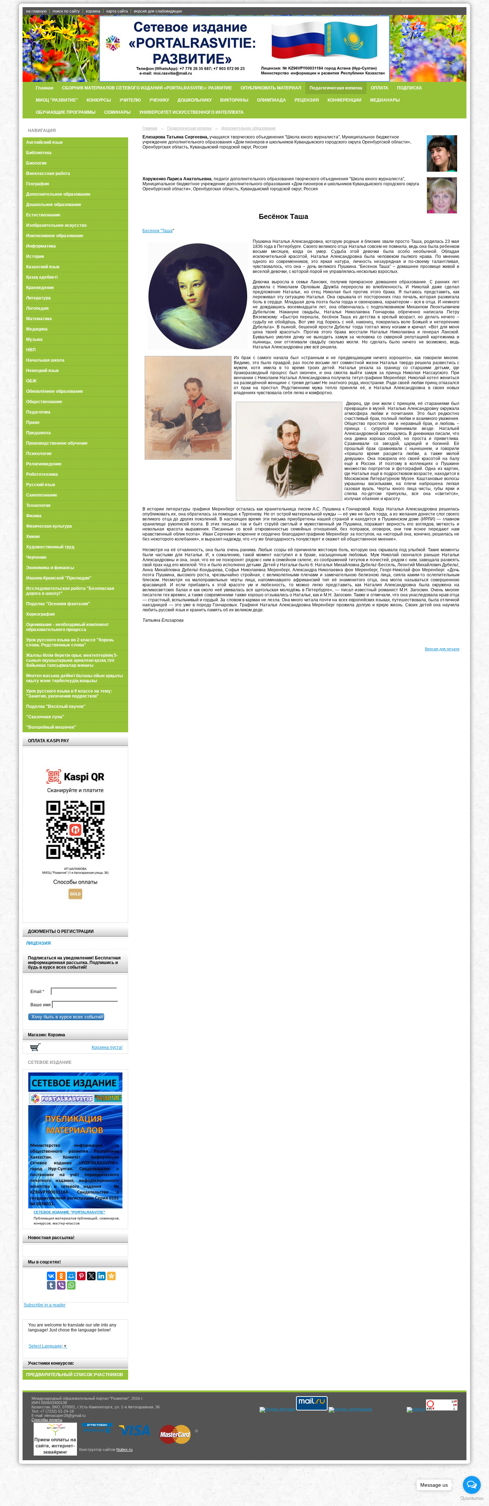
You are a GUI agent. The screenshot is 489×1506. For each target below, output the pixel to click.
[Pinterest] (81, 1276)
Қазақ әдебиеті (42, 277)
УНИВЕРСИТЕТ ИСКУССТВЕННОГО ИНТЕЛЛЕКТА (191, 112)
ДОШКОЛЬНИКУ (195, 100)
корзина (93, 11)
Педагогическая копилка (336, 88)
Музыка (34, 339)
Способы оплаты (47, 1420)
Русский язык (40, 484)
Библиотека (39, 152)
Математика (39, 318)
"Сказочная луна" (45, 716)
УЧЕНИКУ (159, 100)
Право (32, 422)
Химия (33, 536)
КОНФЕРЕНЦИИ (345, 100)
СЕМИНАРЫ (117, 112)
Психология (39, 453)
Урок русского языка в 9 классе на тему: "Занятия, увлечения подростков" (69, 694)
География (37, 183)
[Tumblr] (51, 1285)
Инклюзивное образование (54, 235)
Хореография (40, 614)
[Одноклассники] (61, 1276)
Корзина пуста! (107, 1047)
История (35, 256)
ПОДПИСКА (409, 88)
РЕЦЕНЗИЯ (307, 100)
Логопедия (37, 308)
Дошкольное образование (53, 204)
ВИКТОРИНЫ (234, 100)
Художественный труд (50, 546)
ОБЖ (31, 380)
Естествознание (43, 214)
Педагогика (38, 412)
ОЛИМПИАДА (271, 100)
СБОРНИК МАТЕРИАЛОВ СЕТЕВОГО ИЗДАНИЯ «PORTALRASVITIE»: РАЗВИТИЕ (147, 88)
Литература (38, 297)
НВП (31, 349)
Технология (38, 505)
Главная (44, 88)
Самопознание (41, 495)
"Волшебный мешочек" (51, 727)
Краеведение (40, 287)
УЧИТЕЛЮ (130, 100)
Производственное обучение (57, 443)
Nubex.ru (124, 1449)
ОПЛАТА (379, 88)
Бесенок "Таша (157, 230)
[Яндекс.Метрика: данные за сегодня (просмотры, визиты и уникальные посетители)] (277, 1410)
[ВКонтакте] (51, 1276)
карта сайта (117, 11)
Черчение (36, 557)
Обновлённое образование (54, 391)
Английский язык (44, 142)
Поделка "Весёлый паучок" (56, 706)
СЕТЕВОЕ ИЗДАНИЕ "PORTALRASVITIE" (69, 1212)
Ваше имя (39, 1004)
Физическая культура (49, 526)
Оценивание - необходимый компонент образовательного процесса (67, 627)
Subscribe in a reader (45, 1304)
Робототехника (42, 474)
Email (39, 991)
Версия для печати (442, 649)
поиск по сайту (66, 11)
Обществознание (44, 401)
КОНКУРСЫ (99, 100)
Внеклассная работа (48, 173)
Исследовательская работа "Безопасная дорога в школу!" (70, 591)
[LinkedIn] (101, 1276)
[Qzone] (111, 1276)
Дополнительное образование (58, 194)
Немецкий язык (42, 370)
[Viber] (61, 1285)
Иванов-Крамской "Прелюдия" (59, 578)
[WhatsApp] (71, 1285)
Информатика (41, 246)
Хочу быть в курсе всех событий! (66, 1017)
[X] (91, 1276)
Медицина (37, 329)
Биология (36, 163)
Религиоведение (44, 463)
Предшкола (38, 432)
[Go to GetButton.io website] (471, 1498)
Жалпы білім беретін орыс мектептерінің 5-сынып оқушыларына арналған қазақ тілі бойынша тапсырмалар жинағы (72, 660)
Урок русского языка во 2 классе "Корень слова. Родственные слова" (70, 642)
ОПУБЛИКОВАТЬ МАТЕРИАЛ (271, 88)
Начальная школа (45, 360)
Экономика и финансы (50, 567)
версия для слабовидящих (158, 11)
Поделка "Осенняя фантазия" (58, 603)
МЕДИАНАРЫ (385, 100)
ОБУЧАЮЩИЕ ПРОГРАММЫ (66, 112)
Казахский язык (42, 266)
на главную (36, 11)
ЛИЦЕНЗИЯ (38, 943)
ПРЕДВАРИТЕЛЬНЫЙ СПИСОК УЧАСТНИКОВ (74, 1374)
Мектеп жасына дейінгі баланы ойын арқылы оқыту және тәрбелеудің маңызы (74, 678)
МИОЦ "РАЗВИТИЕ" (57, 100)
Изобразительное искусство (56, 225)
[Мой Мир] (71, 1276)
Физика (34, 515)
